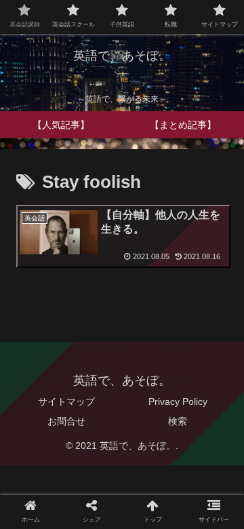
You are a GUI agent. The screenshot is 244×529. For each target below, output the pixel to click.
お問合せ (66, 421)
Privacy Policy (177, 401)
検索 (177, 421)
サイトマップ (66, 401)
